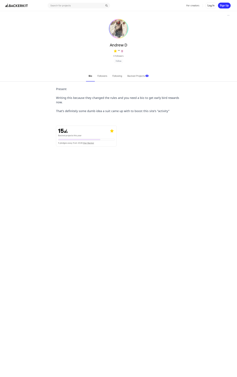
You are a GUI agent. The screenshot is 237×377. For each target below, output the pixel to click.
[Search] (106, 5)
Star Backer (88, 143)
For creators (192, 5)
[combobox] (79, 5)
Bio (90, 75)
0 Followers (118, 56)
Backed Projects (137, 75)
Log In (211, 5)
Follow (118, 61)
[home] (16, 5)
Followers (102, 75)
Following (117, 75)
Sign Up (224, 5)
